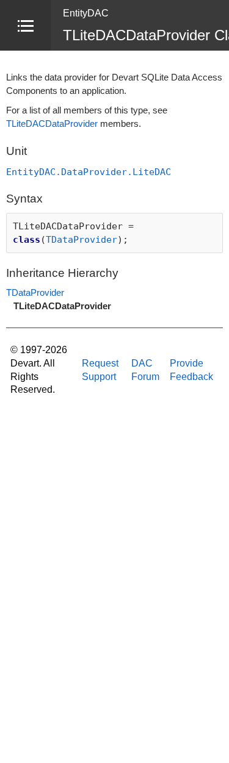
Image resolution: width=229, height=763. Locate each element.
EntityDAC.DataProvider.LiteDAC (88, 172)
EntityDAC (86, 13)
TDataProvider (81, 239)
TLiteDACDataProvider (52, 124)
